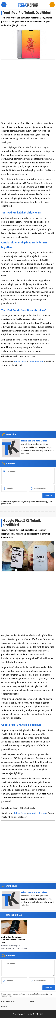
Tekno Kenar (20, 361)
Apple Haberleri (35, 361)
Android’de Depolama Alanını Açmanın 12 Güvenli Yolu (13, 940)
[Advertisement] (28, 90)
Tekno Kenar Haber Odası (34, 440)
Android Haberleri (37, 813)
